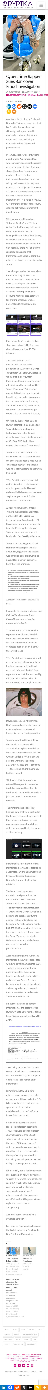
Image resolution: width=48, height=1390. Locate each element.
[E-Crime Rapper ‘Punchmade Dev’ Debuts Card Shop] (13, 1251)
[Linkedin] (9, 106)
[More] (14, 111)
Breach (15, 1330)
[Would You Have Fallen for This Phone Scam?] (29, 1251)
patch (18, 1339)
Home (9, 1355)
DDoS (40, 1330)
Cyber (23, 1330)
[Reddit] (19, 106)
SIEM (34, 1339)
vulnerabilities (18, 1344)
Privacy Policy (24, 1362)
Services (16, 1355)
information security (30, 1334)
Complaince (11, 1358)
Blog (23, 1360)
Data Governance (34, 1355)
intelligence (8, 1339)
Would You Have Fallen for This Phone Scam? (28, 1258)
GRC (23, 1355)
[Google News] (35, 106)
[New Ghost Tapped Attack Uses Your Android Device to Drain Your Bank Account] (14, 1298)
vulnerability (31, 1344)
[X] (24, 106)
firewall (7, 1334)
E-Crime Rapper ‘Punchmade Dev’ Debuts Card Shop (12, 1258)
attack (7, 1330)
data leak (31, 1330)
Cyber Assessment (32, 1356)
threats (7, 1344)
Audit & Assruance (15, 1356)
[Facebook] (14, 106)
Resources (15, 1360)
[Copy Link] (9, 111)
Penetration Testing (26, 1358)
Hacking (16, 1334)
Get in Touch (32, 1360)
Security (26, 1339)
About (39, 1358)
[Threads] (29, 106)
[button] (41, 5)
